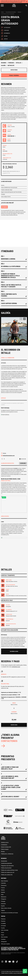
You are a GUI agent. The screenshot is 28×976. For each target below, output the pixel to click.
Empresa (3, 921)
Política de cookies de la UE (7, 872)
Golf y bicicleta (4, 930)
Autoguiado (4, 941)
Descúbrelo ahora (14, 651)
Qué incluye (11, 65)
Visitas (3, 916)
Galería (3, 65)
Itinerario (11, 63)
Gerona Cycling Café (6, 847)
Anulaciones (4, 861)
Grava (2, 932)
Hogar (2, 12)
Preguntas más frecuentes (7, 865)
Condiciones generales (6, 863)
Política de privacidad (6, 868)
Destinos (3, 878)
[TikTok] (17, 961)
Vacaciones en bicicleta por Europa (9, 912)
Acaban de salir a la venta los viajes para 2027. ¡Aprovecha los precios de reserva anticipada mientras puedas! (13, 1)
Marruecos (3, 896)
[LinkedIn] (6, 961)
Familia (3, 928)
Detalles (18, 63)
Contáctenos (14, 70)
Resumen (3, 63)
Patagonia (3, 899)
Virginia (3, 910)
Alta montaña (4, 937)
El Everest (3, 925)
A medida (3, 923)
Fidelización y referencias (7, 853)
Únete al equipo (4, 849)
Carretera (3, 939)
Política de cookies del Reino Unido (9, 870)
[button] (2, 459)
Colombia (3, 883)
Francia (3, 887)
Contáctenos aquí (16, 666)
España (3, 906)
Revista (3, 851)
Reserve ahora (14, 724)
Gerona (19, 12)
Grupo (2, 934)
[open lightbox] (14, 330)
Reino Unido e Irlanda (6, 908)
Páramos (3, 919)
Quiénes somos (4, 842)
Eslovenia (3, 903)
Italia (2, 894)
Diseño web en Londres (7, 973)
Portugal (3, 901)
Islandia (3, 892)
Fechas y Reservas (14, 75)
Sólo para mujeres (5, 944)
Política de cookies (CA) (6, 874)
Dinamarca (3, 885)
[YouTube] (9, 961)
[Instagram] (2, 961)
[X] (13, 961)
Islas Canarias (4, 881)
